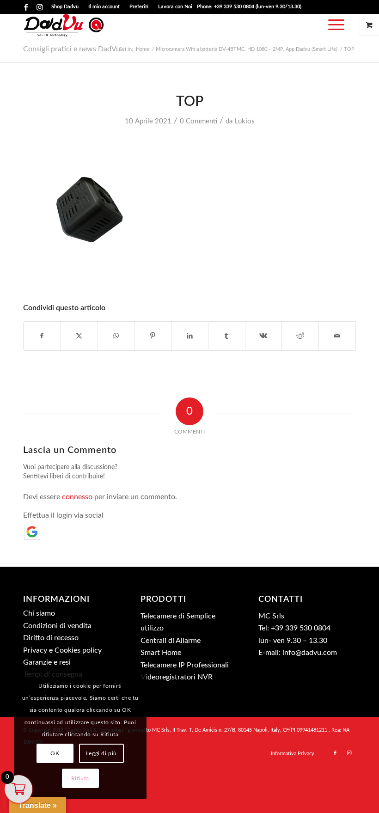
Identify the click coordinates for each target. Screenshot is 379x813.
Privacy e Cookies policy (62, 650)
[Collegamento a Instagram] (40, 7)
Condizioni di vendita (57, 626)
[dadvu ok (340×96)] (64, 25)
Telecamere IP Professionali (185, 665)
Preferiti (138, 6)
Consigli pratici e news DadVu (71, 49)
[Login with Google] (32, 532)
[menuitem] (65, 7)
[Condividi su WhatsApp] (116, 336)
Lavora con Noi (175, 6)
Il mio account (104, 6)
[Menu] (334, 25)
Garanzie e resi (47, 662)
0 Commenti (198, 121)
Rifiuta (80, 778)
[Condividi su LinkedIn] (189, 336)
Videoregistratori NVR (177, 677)
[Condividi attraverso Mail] (337, 336)
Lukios (244, 121)
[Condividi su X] (79, 336)
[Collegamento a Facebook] (25, 7)
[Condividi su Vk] (263, 336)
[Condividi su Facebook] (42, 336)
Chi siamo (39, 613)
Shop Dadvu (65, 6)
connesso (77, 497)
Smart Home (161, 652)
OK (54, 753)
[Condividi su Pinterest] (152, 336)
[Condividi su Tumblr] (226, 336)
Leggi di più (101, 753)
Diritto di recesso (51, 638)
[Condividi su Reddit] (300, 336)
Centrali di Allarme (171, 640)
